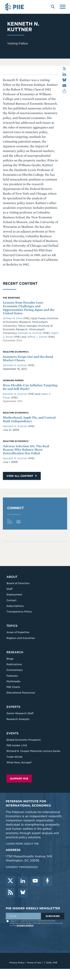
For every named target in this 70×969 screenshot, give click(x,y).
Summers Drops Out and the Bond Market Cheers (28, 358)
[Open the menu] (62, 6)
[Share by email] (64, 85)
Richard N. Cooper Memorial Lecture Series (33, 751)
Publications (14, 664)
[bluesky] (22, 892)
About (11, 577)
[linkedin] (22, 881)
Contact (11, 600)
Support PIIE (19, 778)
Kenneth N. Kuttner (30, 333)
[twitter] (10, 881)
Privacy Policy (16, 962)
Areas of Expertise (17, 632)
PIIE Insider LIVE (16, 745)
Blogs (9, 658)
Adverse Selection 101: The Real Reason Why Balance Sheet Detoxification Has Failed (26, 449)
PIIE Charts (13, 687)
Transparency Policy (19, 611)
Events (12, 733)
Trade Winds (14, 756)
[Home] (15, 6)
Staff (9, 588)
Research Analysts (17, 719)
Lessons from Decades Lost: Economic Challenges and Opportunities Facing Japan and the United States (29, 308)
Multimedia (13, 681)
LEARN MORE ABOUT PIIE (22, 843)
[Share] (64, 91)
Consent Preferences (22, 867)
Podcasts (12, 675)
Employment (14, 594)
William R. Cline (13, 318)
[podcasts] (47, 881)
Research (14, 652)
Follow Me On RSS (9, 521)
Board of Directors (18, 583)
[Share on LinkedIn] (64, 74)
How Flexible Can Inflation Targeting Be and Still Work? (30, 387)
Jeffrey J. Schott (37, 336)
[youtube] (35, 881)
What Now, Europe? (19, 762)
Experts (13, 707)
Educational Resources (20, 692)
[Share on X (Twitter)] (64, 68)
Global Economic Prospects (23, 739)
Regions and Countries (20, 638)
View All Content (20, 475)
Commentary (14, 669)
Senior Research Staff (19, 713)
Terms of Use (34, 962)
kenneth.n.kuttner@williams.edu (18, 521)
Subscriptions (15, 605)
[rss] (10, 892)
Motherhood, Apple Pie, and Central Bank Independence (29, 419)
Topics (11, 626)
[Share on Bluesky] (64, 80)
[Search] (52, 6)
